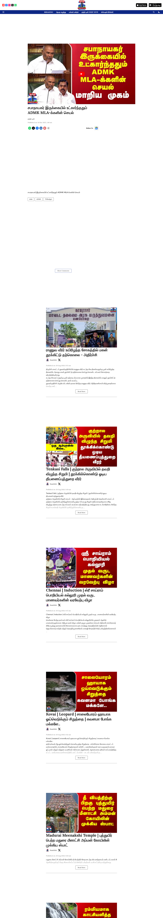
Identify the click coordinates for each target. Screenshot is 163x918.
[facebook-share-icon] (37, 129)
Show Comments (63, 271)
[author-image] (47, 360)
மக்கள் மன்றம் (74, 12)
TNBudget (48, 199)
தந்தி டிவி (31, 119)
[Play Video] (81, 74)
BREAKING (48, 12)
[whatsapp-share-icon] (29, 129)
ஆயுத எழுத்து (61, 12)
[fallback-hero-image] (81, 327)
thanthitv (53, 360)
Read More (81, 391)
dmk (30, 199)
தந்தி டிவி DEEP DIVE (90, 12)
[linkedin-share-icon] (40, 129)
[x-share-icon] (33, 129)
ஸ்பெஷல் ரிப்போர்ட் (107, 12)
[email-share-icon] (44, 129)
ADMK (38, 199)
